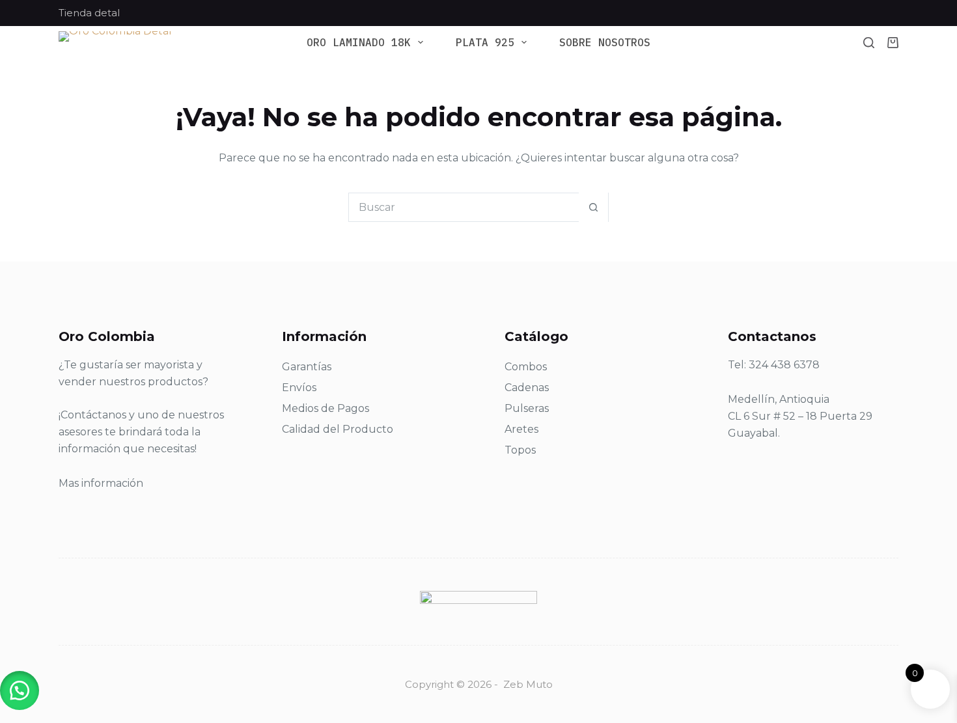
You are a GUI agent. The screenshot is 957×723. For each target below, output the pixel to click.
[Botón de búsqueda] (593, 207)
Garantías (306, 367)
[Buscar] (868, 42)
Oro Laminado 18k (359, 43)
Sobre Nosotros (604, 43)
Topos (520, 450)
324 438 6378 (784, 365)
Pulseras (527, 408)
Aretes (521, 429)
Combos (526, 367)
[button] (19, 690)
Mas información (101, 483)
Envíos (299, 387)
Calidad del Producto (337, 429)
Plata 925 (485, 43)
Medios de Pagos (325, 408)
